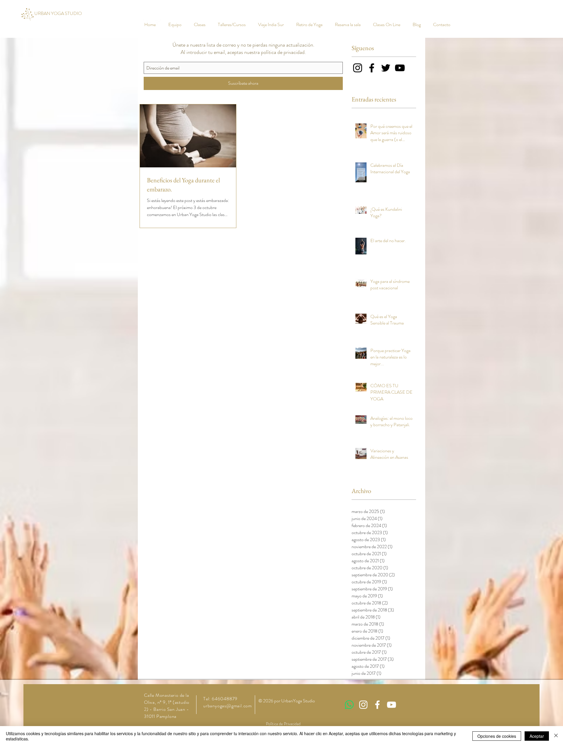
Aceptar (537, 736)
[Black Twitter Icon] (386, 68)
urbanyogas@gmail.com (227, 705)
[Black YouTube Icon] (400, 68)
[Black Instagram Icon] (358, 68)
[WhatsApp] (349, 704)
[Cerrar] (555, 736)
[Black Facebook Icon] (372, 68)
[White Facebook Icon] (377, 704)
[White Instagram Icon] (363, 704)
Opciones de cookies (496, 736)
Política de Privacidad (283, 724)
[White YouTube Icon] (391, 704)
